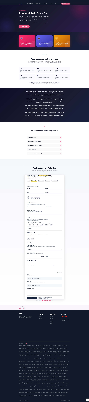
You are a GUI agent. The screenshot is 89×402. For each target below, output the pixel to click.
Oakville (38, 374)
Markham (59, 367)
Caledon (45, 351)
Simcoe (43, 386)
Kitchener (26, 364)
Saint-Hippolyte (62, 382)
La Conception (34, 364)
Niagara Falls (36, 373)
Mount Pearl (62, 370)
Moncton (43, 370)
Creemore (66, 354)
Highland (65, 361)
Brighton (59, 349)
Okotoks (52, 374)
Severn (20, 386)
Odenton (41, 374)
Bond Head (20, 349)
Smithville (50, 386)
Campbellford (64, 351)
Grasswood (66, 358)
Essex (43, 8)
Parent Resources (46, 376)
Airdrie (36, 345)
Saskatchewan (41, 385)
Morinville (54, 370)
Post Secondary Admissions (45, 379)
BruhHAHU (34, 351)
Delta (32, 355)
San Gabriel (25, 385)
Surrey (34, 389)
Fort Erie (66, 357)
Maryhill (66, 367)
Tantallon (48, 389)
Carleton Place (27, 352)
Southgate (56, 386)
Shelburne (28, 386)
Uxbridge (39, 392)
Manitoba (38, 367)
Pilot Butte (28, 377)
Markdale (55, 367)
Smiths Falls (46, 386)
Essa (47, 357)
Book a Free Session (65, 3)
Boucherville (24, 349)
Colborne (20, 354)
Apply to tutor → (24, 26)
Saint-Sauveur (39, 383)
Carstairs (31, 352)
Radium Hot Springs (25, 380)
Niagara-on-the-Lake (42, 373)
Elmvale (31, 357)
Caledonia (48, 351)
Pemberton (60, 376)
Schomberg (57, 385)
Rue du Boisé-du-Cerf (33, 382)
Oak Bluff (35, 374)
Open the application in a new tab (47, 300)
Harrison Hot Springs (50, 361)
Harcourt (41, 361)
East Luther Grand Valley (58, 355)
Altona (47, 345)
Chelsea (41, 352)
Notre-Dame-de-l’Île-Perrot (25, 374)
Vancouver (47, 392)
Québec (64, 379)
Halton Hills (28, 361)
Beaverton (28, 348)
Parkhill (51, 376)
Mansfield (42, 367)
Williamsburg (57, 395)
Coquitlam (45, 354)
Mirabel (25, 370)
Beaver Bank (24, 348)
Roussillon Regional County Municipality (24, 382)
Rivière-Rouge (52, 380)
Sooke (53, 386)
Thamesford (61, 389)
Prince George (57, 379)
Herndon (61, 361)
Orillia (60, 374)
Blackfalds (44, 348)
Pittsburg (36, 377)
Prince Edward (52, 379)
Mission (28, 370)
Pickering (24, 377)
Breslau (56, 349)
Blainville (48, 348)
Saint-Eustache (50, 382)
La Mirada (37, 364)
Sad (37, 382)
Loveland (20, 367)
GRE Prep (51, 323)
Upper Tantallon (34, 392)
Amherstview (59, 345)
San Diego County (21, 385)
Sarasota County (33, 385)
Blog (56, 3)
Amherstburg (54, 345)
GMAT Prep (51, 321)
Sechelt (61, 385)
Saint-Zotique (44, 383)
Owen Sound (31, 376)
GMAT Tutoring (59, 358)
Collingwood (31, 354)
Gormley (63, 358)
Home (37, 8)
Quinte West (20, 380)
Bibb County (41, 348)
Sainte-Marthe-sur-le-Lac (58, 383)
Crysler (23, 355)
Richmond (43, 380)
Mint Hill (22, 370)
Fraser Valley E (35, 358)
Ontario (24, 308)
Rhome (40, 380)
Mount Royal (66, 370)
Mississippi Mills (36, 370)
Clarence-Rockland (54, 352)
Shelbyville (31, 386)
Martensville (62, 367)
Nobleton (52, 373)
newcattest (20, 373)
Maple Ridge (45, 367)
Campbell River (59, 351)
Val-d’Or (44, 392)
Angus (62, 345)
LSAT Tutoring (24, 367)
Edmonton (20, 357)
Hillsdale (68, 361)
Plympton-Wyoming (48, 377)
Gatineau (45, 358)
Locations (51, 3)
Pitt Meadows (32, 377)
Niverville (49, 373)
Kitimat (30, 364)
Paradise (42, 376)
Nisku (46, 373)
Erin (41, 357)
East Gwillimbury (51, 355)
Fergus (58, 357)
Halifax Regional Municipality (22, 361)
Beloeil (38, 348)
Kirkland (23, 364)
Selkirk (63, 385)
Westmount (25, 395)
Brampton (44, 349)
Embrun (39, 357)
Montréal (47, 370)
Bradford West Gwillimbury (38, 349)
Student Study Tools (21, 389)
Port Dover (66, 377)
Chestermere (45, 352)
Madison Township (34, 367)
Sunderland (30, 389)
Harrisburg (44, 361)
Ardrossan (65, 345)
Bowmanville (28, 349)
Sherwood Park (36, 386)
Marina (52, 367)
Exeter (53, 357)
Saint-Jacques (67, 382)
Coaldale (61, 352)
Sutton (37, 389)
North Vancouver (64, 373)
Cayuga (34, 352)
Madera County (29, 367)
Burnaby (42, 351)
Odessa (44, 374)
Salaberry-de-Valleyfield (66, 383)
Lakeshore (50, 364)
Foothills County (62, 357)
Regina (33, 380)
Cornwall (48, 354)
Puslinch (60, 379)
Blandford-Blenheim (53, 348)
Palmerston (38, 376)
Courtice (52, 354)
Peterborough (20, 377)
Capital (23, 352)
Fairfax (55, 357)
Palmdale (35, 376)
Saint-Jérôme (28, 383)
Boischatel (65, 348)
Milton (19, 370)
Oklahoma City (48, 374)
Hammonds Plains (36, 361)
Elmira (28, 357)
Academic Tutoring (52, 325)
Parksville (54, 376)
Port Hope (23, 379)
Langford (67, 364)
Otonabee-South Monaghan (22, 376)
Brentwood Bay (52, 349)
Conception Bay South (37, 354)
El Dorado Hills (24, 357)
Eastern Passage (64, 355)
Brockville (25, 351)
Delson (30, 355)
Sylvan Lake (44, 389)
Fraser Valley (30, 358)
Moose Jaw (50, 370)
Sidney (40, 386)
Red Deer (30, 380)
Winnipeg (64, 395)
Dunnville (44, 355)
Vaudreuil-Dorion (52, 392)
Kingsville (20, 364)
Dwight (48, 355)
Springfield (60, 386)
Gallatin (39, 358)
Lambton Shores (55, 364)
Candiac (68, 351)
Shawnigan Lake (24, 386)
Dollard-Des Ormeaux (39, 355)
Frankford (26, 358)
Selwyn (66, 385)
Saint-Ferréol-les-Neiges (56, 382)
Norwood (20, 374)
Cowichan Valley (56, 354)
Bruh (31, 351)
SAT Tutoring (49, 385)
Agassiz (33, 345)
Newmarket (32, 373)
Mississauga (31, 370)
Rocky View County (57, 380)
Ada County (24, 345)
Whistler (29, 395)
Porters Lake (39, 379)
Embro (36, 357)
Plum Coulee (43, 377)
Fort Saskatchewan (21, 358)
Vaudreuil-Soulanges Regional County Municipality (61, 392)
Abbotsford (20, 345)
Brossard (29, 351)
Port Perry (31, 379)
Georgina (52, 358)
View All (26, 343)
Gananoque (42, 358)
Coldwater (27, 354)
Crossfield (20, 355)
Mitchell (40, 370)
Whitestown (50, 395)
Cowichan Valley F (61, 354)
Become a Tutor (45, 3)
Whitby (32, 395)
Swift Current (40, 389)
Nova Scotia (31, 374)
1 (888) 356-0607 (64, 316)
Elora (33, 357)
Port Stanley (34, 379)
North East (59, 373)
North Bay (56, 373)
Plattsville (39, 377)
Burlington (38, 351)
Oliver (55, 374)
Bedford (31, 348)
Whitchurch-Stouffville (37, 395)
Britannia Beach (63, 349)
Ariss (68, 345)
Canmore (20, 352)
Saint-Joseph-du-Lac (34, 383)
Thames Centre (57, 389)
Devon (35, 355)
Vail (41, 392)
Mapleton (49, 367)
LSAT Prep (51, 316)
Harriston (54, 361)
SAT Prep (51, 318)
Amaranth (50, 345)
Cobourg (64, 352)
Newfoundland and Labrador (26, 373)
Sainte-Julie (52, 383)
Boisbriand (61, 348)
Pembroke (64, 376)
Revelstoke (36, 380)
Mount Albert (58, 370)
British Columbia (21, 351)
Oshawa (63, 374)
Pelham (58, 376)
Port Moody (27, 379)
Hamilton (32, 361)
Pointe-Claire (53, 377)
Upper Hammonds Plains (28, 392)
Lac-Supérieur (42, 364)
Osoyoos (66, 374)
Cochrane (68, 352)
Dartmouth (26, 355)
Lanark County (60, 364)
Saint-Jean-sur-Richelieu (22, 383)
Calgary (51, 351)
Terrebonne (52, 389)
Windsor (61, 395)
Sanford (29, 385)
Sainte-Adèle (48, 383)
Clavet (58, 352)
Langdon (64, 364)
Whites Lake (46, 395)
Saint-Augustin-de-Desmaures (43, 382)
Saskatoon (45, 385)
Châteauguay (38, 352)
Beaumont (20, 348)
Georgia (49, 358)
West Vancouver (21, 395)
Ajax (38, 345)
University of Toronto (21, 392)
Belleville (34, 348)
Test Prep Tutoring (30, 3)
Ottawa (28, 376)
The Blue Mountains (66, 389)
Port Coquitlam (63, 377)
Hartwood (58, 361)
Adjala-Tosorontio (29, 345)
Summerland (26, 389)
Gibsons (55, 358)
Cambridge (54, 351)
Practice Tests (38, 3)
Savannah (53, 385)
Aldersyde (44, 345)
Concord (42, 354)
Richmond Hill (47, 380)
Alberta (41, 345)
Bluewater (58, 348)
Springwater (64, 386)
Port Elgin (20, 379)
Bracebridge (32, 349)
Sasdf (37, 385)
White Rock (42, 395)
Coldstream (23, 354)
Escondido (44, 357)
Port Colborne (58, 377)
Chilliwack (49, 352)
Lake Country (46, 364)
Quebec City (67, 379)
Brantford (48, 349)
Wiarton (54, 395)
